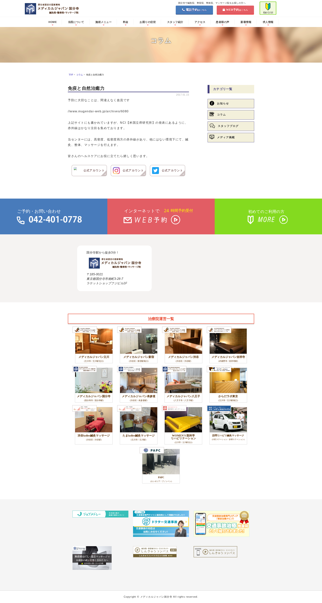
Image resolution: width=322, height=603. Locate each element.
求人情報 (268, 21)
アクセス (200, 21)
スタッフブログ (228, 126)
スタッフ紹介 (175, 21)
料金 (125, 21)
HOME (52, 21)
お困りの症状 (148, 21)
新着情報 (246, 21)
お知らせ (223, 103)
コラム (221, 114)
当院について (76, 21)
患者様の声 (222, 21)
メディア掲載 (226, 137)
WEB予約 (237, 9)
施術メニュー (103, 21)
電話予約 (196, 9)
